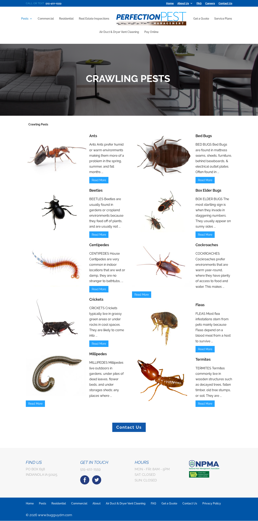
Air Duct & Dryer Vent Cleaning (119, 32)
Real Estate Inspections (94, 18)
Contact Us (225, 3)
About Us (183, 3)
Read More (99, 180)
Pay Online (151, 32)
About (97, 503)
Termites (203, 359)
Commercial (46, 18)
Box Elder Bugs (208, 190)
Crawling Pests (38, 124)
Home (170, 3)
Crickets (96, 299)
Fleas (200, 305)
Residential (66, 18)
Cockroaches (207, 245)
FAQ (199, 3)
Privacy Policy (211, 503)
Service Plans (223, 18)
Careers (210, 3)
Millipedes (98, 354)
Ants (93, 136)
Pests (24, 18)
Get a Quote (201, 18)
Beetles (96, 190)
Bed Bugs (204, 136)
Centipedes (99, 245)
